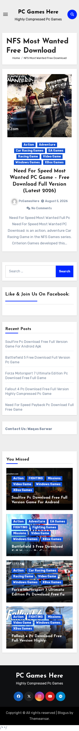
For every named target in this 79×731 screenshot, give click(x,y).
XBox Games (54, 162)
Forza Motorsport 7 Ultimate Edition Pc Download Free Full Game (39, 594)
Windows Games (28, 162)
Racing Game (28, 156)
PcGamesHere (29, 201)
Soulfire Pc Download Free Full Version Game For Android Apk (39, 502)
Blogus (63, 713)
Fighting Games (44, 527)
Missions (54, 478)
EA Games (55, 150)
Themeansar (39, 719)
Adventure (47, 144)
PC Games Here (38, 12)
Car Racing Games (29, 150)
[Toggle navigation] (5, 14)
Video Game (52, 156)
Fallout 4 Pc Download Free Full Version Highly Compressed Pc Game (37, 640)
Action (29, 144)
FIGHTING (36, 478)
